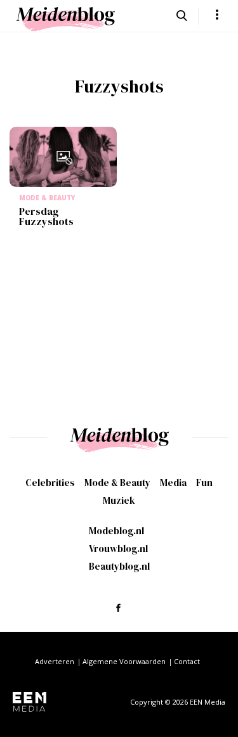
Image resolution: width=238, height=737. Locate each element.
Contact (187, 661)
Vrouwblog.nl (118, 548)
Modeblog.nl (116, 530)
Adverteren (54, 661)
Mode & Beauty (117, 482)
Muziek (119, 500)
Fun (204, 482)
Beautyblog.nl (119, 566)
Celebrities (50, 482)
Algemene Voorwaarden (124, 661)
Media (173, 482)
